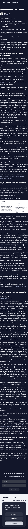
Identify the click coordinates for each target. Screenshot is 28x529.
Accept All (14, 523)
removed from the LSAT (6, 298)
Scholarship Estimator (19, 500)
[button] (14, 2)
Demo (3, 500)
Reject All (14, 518)
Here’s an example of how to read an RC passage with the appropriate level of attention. (12, 176)
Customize (14, 514)
